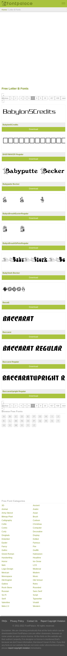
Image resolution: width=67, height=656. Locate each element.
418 (57, 98)
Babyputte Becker (11, 184)
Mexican (5, 572)
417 (51, 98)
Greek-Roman (8, 554)
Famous (36, 543)
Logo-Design (7, 569)
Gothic (4, 550)
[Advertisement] (33, 50)
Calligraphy (7, 520)
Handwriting (7, 558)
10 (45, 98)
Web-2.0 (5, 606)
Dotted (36, 539)
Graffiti (36, 550)
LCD (35, 565)
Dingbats (6, 535)
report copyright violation (19, 648)
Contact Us (32, 621)
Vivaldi (36, 602)
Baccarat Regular (11, 362)
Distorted (6, 539)
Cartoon (36, 520)
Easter (4, 543)
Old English (7, 580)
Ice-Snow (37, 561)
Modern (36, 572)
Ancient (36, 505)
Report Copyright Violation (53, 621)
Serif (4, 599)
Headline (37, 558)
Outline (5, 584)
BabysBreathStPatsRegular (15, 243)
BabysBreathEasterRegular (15, 214)
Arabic (36, 509)
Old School (38, 580)
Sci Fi (4, 595)
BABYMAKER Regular (13, 154)
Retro (35, 584)
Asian (35, 513)
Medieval (37, 569)
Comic (4, 528)
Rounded (37, 587)
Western (36, 606)
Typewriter (37, 599)
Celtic (4, 524)
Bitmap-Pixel (7, 517)
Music (35, 576)
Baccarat (7, 332)
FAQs (4, 621)
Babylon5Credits (10, 125)
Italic (4, 565)
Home (4, 10)
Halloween (37, 554)
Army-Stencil (7, 513)
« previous (5, 96)
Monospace (7, 576)
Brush (35, 517)
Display (36, 535)
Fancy (4, 546)
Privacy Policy (17, 621)
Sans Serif (37, 591)
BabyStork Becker (11, 273)
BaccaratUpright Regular (14, 391)
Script (35, 595)
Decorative (37, 531)
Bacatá (6, 302)
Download (33, 129)
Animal (5, 509)
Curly (4, 531)
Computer (37, 528)
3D (3, 505)
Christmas (37, 524)
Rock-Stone (7, 587)
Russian (5, 591)
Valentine (6, 602)
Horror (4, 561)
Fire (34, 546)
